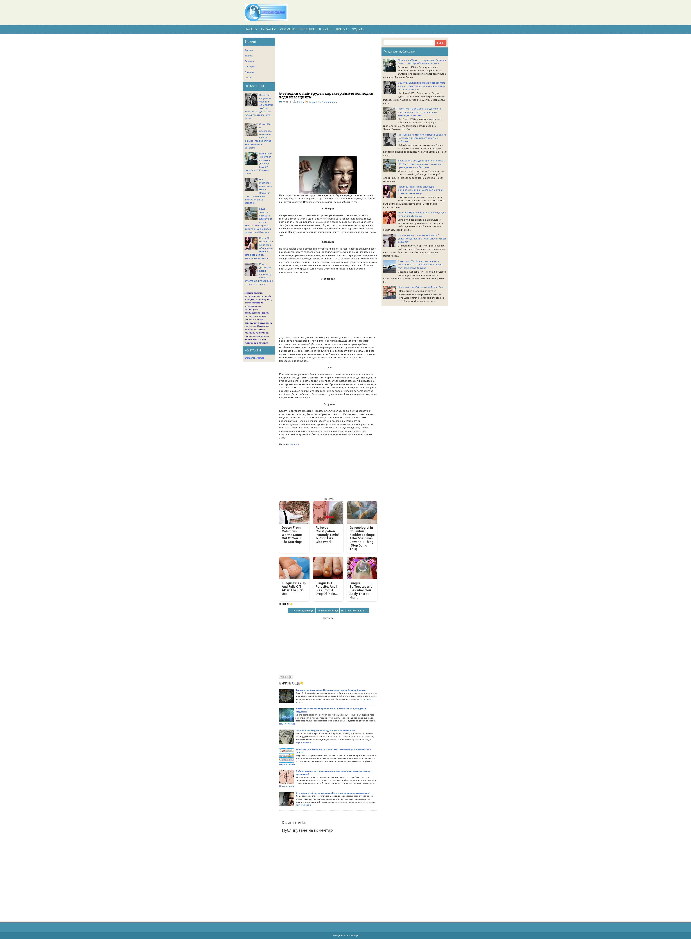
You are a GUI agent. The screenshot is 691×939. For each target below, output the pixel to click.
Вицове (249, 50)
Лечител (249, 61)
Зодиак (313, 102)
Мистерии (250, 66)
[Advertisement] (328, 64)
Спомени (249, 72)
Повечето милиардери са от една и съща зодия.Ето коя (325, 730)
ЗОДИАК (358, 29)
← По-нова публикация (301, 610)
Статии (248, 77)
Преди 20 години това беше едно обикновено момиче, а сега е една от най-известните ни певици (421, 190)
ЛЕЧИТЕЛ (325, 29)
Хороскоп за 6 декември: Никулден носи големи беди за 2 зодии (330, 690)
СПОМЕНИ (287, 29)
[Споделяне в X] (288, 677)
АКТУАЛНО (268, 29)
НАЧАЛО (251, 29)
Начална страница (328, 610)
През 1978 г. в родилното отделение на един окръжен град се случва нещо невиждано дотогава (419, 112)
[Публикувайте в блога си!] (284, 677)
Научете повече (287, 724)
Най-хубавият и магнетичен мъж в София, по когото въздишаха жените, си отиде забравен (422, 138)
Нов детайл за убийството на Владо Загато (422, 287)
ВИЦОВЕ (342, 29)
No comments (329, 102)
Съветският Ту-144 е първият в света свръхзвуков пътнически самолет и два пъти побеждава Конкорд (420, 264)
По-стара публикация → (354, 610)
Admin (300, 102)
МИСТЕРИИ (307, 29)
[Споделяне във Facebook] (291, 677)
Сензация (354, 935)
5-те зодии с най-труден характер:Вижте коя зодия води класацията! (326, 95)
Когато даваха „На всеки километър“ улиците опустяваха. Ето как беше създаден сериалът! (422, 238)
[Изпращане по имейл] (281, 677)
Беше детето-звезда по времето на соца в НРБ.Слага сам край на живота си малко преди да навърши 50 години (421, 164)
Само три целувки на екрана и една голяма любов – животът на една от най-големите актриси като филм (421, 86)
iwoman (294, 444)
